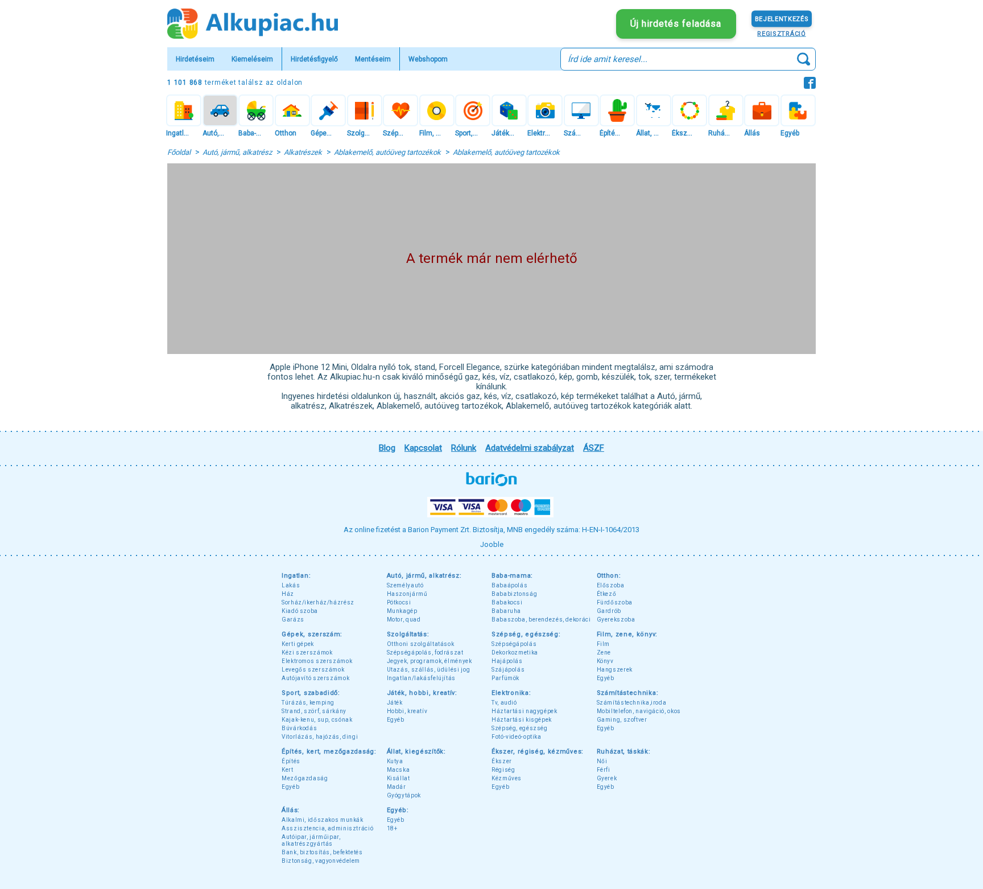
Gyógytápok (404, 795)
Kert (288, 770)
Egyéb (605, 678)
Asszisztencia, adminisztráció (327, 828)
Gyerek (607, 778)
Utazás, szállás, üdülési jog (428, 669)
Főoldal (179, 152)
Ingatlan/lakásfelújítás (421, 678)
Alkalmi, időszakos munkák (323, 820)
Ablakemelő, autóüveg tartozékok (387, 152)
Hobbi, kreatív (407, 711)
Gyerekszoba (616, 619)
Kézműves (506, 778)
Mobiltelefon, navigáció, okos (639, 711)
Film (603, 644)
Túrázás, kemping (308, 702)
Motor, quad (404, 619)
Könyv (605, 661)
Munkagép (402, 611)
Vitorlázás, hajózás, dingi (320, 737)
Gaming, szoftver (622, 720)
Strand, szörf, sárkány (314, 711)
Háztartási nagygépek (524, 711)
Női (602, 761)
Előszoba (611, 585)
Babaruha (506, 611)
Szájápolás (507, 669)
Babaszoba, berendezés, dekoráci (541, 619)
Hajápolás (507, 661)
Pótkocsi (399, 602)
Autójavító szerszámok (315, 678)
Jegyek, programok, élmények (429, 661)
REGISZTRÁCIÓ (781, 33)
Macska (398, 770)
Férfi (603, 770)
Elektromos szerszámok (317, 661)
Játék (395, 702)
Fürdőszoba (615, 602)
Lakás (291, 585)
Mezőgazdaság (305, 778)
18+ (392, 828)
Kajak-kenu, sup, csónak (317, 720)
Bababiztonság (514, 594)
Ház (288, 594)
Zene (604, 652)
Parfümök (505, 678)
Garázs (293, 619)
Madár (396, 787)
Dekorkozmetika (514, 652)
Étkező (607, 594)
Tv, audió (504, 702)
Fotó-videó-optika (516, 737)
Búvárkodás (299, 728)
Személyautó (405, 585)
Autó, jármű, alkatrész (237, 152)
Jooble (491, 544)
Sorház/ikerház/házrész (318, 602)
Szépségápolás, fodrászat (425, 652)
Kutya (395, 761)
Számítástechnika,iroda (632, 702)
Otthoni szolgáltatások (421, 644)
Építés (291, 761)
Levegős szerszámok (313, 669)
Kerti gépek (298, 644)
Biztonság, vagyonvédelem (321, 861)
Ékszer (501, 761)
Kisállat (398, 778)
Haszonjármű (407, 594)
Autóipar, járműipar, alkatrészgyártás (311, 840)
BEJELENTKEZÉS (782, 18)
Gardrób (609, 611)
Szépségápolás (513, 644)
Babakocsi (507, 602)
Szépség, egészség (519, 728)
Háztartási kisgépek (521, 720)
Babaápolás (509, 585)
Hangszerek (615, 669)
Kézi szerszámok (307, 652)
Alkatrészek (303, 152)
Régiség (503, 770)
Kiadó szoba (300, 611)
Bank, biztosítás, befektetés (322, 852)
